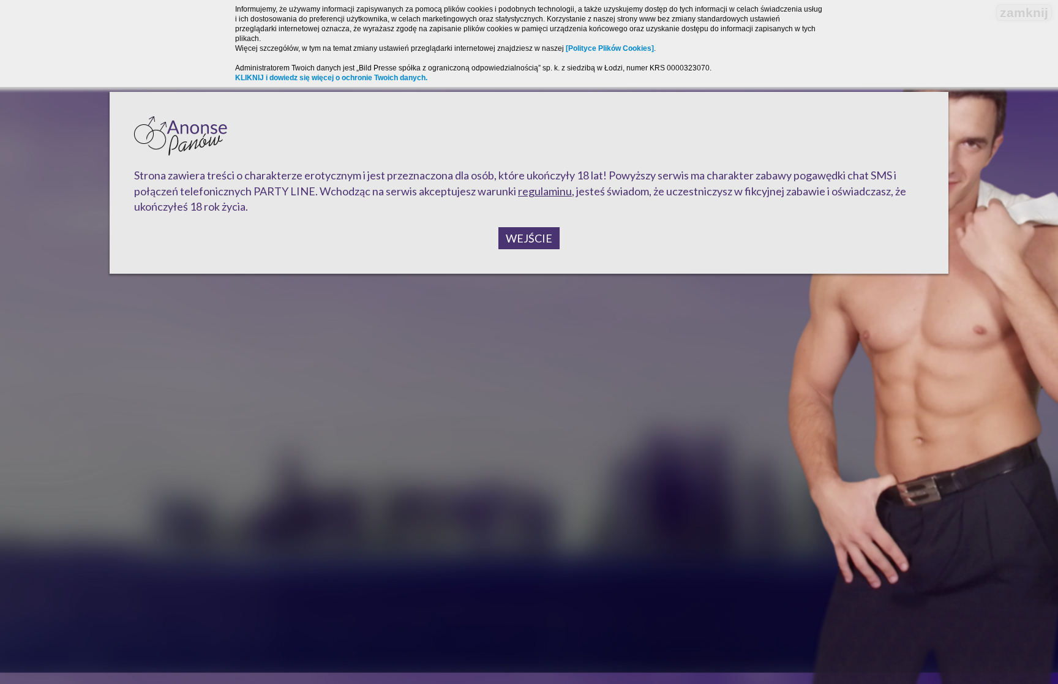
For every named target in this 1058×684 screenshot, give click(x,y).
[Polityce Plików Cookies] (610, 48)
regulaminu (545, 191)
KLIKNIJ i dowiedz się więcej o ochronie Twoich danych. (331, 77)
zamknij (1024, 13)
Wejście (529, 238)
